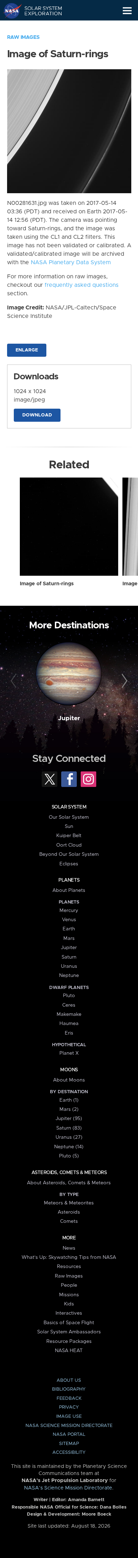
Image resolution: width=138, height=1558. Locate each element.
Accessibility (69, 1452)
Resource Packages (69, 1341)
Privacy (69, 1407)
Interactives (69, 1313)
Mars (69, 938)
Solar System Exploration (39, 10)
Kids (69, 1304)
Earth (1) (69, 1100)
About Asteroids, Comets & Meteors (69, 1182)
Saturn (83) (69, 1128)
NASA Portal (69, 1434)
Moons (68, 1069)
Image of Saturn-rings (47, 583)
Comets (69, 1221)
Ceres (68, 1005)
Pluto (69, 995)
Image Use (69, 1416)
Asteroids (69, 1212)
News (69, 1248)
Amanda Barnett (86, 1500)
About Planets (68, 890)
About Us (69, 1380)
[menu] (127, 11)
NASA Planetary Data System (71, 262)
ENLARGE (27, 350)
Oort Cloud (69, 845)
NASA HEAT (69, 1350)
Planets (68, 880)
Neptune (69, 975)
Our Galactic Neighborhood (39, 27)
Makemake (69, 1014)
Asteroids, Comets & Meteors (69, 1172)
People (69, 1285)
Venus (69, 919)
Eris (69, 1033)
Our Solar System (69, 817)
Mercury (68, 910)
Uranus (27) (69, 1137)
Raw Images (23, 37)
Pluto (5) (69, 1156)
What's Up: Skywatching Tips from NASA (69, 1257)
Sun (69, 826)
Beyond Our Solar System (69, 854)
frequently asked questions (82, 285)
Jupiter (69, 718)
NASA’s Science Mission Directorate (68, 1488)
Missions (69, 1294)
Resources (69, 1266)
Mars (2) (69, 1109)
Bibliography (69, 1389)
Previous (14, 681)
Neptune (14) (69, 1146)
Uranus (69, 966)
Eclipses (68, 863)
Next (123, 681)
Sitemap (69, 1443)
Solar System (69, 807)
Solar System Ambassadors (69, 1331)
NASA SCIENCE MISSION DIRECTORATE (69, 1425)
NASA (9, 10)
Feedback (69, 1398)
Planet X (69, 1053)
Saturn (69, 957)
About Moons (69, 1080)
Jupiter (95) (69, 1118)
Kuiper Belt (68, 835)
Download (37, 415)
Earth (69, 928)
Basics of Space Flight (69, 1322)
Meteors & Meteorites (69, 1203)
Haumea (69, 1023)
